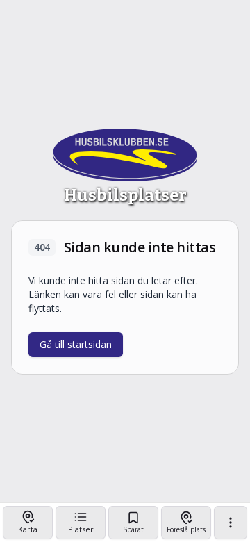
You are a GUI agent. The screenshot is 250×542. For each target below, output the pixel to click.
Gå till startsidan (76, 344)
